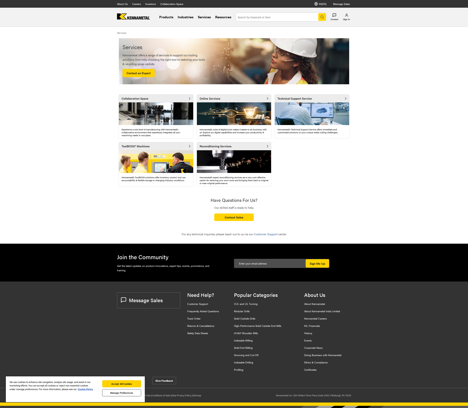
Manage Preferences (121, 392)
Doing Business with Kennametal (322, 355)
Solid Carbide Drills (244, 318)
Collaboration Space (171, 4)
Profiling (238, 369)
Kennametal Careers (315, 318)
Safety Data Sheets (197, 333)
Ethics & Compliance (316, 362)
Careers (136, 4)
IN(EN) (323, 4)
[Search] (322, 17)
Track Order (194, 318)
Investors (150, 4)
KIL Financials (312, 326)
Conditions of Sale (161, 395)
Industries (185, 17)
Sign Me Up (317, 263)
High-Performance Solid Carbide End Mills (257, 326)
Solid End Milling (243, 348)
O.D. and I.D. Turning (246, 304)
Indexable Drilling (243, 362)
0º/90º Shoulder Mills (246, 333)
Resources (223, 17)
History (308, 333)
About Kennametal (314, 304)
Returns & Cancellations (200, 326)
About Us (122, 4)
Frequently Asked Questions (203, 311)
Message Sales (341, 4)
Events (308, 340)
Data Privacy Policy (181, 395)
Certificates (310, 369)
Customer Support (197, 304)
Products (166, 17)
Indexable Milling (243, 340)
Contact (334, 19)
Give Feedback (164, 380)
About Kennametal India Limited (322, 311)
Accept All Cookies (121, 384)
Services (204, 17)
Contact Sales (234, 217)
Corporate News (313, 348)
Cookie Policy (85, 389)
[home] (133, 18)
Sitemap (197, 395)
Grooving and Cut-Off (246, 355)
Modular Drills (242, 311)
